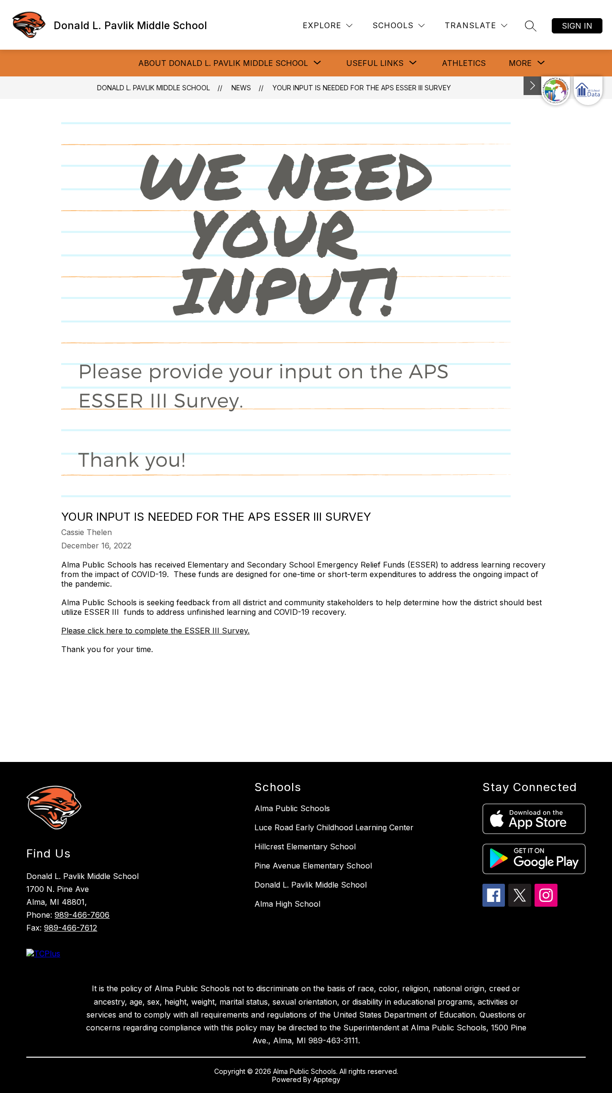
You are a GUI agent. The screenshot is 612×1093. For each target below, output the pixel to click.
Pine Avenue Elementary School (313, 865)
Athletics (464, 63)
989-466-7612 (70, 927)
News (241, 88)
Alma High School (287, 904)
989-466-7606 (82, 915)
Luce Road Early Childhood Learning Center (334, 827)
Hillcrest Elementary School (305, 846)
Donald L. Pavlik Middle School (153, 88)
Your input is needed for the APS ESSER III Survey (362, 88)
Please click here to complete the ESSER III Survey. (155, 630)
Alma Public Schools (292, 808)
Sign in (577, 26)
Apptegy (326, 1079)
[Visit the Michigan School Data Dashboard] (588, 90)
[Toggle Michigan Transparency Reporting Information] (533, 85)
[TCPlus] (43, 953)
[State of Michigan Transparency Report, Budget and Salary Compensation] (555, 90)
